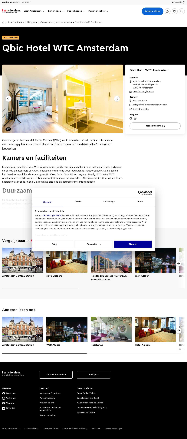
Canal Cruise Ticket (86, 393)
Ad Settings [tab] (109, 201)
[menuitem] (34, 11)
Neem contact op (48, 415)
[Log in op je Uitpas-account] (168, 11)
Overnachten (46, 22)
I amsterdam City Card (88, 398)
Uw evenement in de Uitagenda (92, 408)
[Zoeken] (182, 11)
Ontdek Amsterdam (56, 375)
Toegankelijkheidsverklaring (75, 429)
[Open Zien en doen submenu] (63, 11)
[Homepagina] (3, 22)
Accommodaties (64, 22)
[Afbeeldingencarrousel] (62, 99)
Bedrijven (93, 375)
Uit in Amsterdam (16, 22)
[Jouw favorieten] (175, 11)
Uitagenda (32, 22)
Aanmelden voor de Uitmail (90, 403)
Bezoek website (141, 109)
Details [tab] (78, 201)
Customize (92, 244)
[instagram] (135, 118)
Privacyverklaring (51, 429)
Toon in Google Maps (143, 92)
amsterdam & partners (50, 393)
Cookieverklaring (32, 429)
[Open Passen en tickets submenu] (108, 11)
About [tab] (140, 201)
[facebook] (131, 118)
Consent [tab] (47, 202)
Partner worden (47, 398)
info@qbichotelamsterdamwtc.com (150, 105)
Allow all (133, 244)
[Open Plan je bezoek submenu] (84, 11)
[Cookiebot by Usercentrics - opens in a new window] (140, 193)
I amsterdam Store (86, 413)
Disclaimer (95, 429)
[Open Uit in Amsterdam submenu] (43, 11)
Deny (54, 244)
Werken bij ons (47, 403)
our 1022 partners (52, 215)
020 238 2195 (140, 100)
